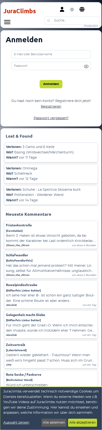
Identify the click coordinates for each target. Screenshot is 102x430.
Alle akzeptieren (82, 422)
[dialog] (51, 408)
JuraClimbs (19, 11)
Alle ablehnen (54, 422)
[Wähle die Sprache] (82, 9)
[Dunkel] (72, 9)
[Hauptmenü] (7, 22)
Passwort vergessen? (51, 118)
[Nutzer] (62, 9)
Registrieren (51, 106)
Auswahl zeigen (16, 422)
